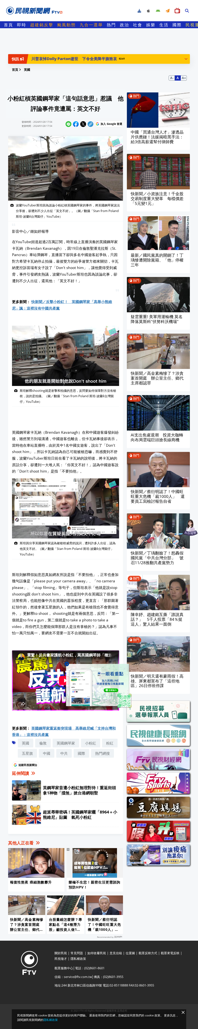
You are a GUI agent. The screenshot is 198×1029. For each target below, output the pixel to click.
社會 (137, 24)
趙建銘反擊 (41, 24)
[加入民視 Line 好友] (99, 686)
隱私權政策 (50, 1020)
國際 (177, 24)
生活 (164, 24)
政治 (124, 24)
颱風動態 (66, 24)
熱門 (111, 24)
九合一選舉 (91, 24)
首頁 (8, 24)
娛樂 (150, 24)
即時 (21, 24)
